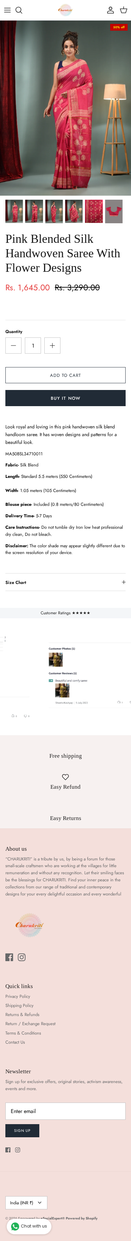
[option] (65, 108)
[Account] (108, 10)
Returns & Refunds (22, 1014)
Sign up (22, 1130)
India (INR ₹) (21, 1203)
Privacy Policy (17, 996)
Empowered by (41, 1218)
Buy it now (65, 398)
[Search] (22, 10)
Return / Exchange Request (30, 1023)
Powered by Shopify (81, 1218)
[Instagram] (22, 957)
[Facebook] (9, 957)
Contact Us (15, 1042)
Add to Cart (65, 375)
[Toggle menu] (7, 10)
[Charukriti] (65, 10)
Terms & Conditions (23, 1033)
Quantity (13, 332)
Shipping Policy (19, 1005)
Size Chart (15, 582)
